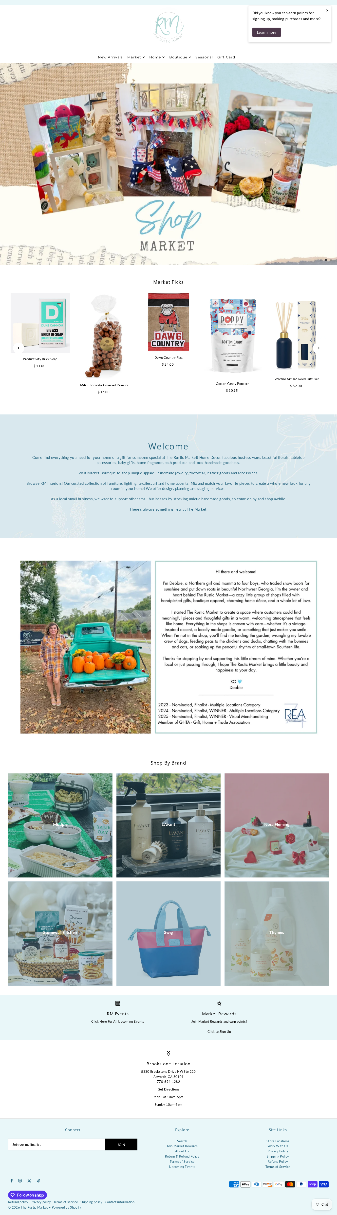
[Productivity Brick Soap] (40, 323)
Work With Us (277, 1146)
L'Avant (168, 824)
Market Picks (168, 282)
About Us (182, 1151)
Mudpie (60, 824)
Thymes (276, 932)
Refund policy (18, 1202)
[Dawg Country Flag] (168, 322)
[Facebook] (12, 1181)
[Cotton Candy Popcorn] (232, 335)
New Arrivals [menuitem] (110, 57)
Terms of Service (182, 1161)
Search (182, 1141)
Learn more (266, 32)
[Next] (318, 348)
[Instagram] (20, 1181)
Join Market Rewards (182, 1146)
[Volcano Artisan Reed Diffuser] (296, 333)
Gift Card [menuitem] (226, 57)
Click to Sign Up (219, 1032)
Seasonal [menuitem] (204, 57)
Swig (168, 932)
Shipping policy (91, 1202)
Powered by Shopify (66, 1207)
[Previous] (18, 348)
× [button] (327, 10)
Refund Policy (278, 1161)
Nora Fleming (276, 824)
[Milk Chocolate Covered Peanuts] (104, 336)
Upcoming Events (182, 1167)
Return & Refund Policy (182, 1156)
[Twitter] (29, 1181)
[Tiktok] (38, 1181)
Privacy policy (41, 1202)
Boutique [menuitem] (178, 57)
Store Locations (277, 1141)
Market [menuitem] (134, 57)
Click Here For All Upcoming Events (117, 1021)
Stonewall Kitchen (60, 932)
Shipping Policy (278, 1156)
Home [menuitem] (155, 57)
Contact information (119, 1202)
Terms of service (66, 1202)
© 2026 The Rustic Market (28, 1207)
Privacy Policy (278, 1151)
